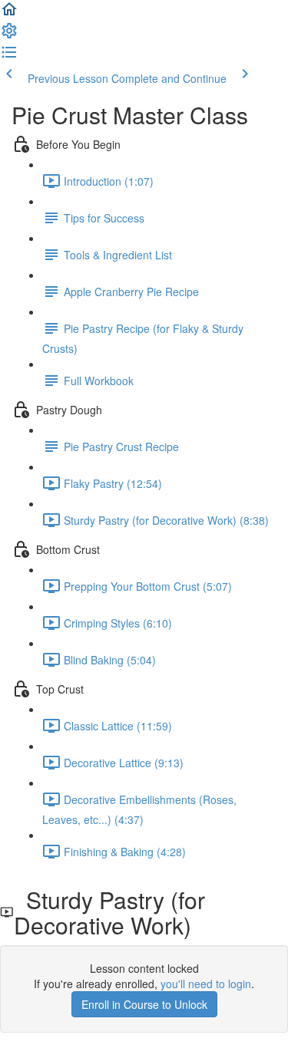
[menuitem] (9, 35)
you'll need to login (206, 983)
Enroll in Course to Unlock (144, 1004)
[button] (9, 13)
